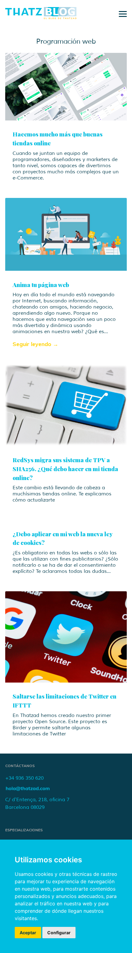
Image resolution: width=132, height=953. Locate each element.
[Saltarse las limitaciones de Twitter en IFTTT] (66, 637)
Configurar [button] (59, 932)
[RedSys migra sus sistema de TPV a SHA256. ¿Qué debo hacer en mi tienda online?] (66, 405)
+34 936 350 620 (24, 778)
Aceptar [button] (28, 932)
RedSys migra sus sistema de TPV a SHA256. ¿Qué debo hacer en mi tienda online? (65, 469)
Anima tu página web (41, 285)
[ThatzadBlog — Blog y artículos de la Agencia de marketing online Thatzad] (40, 17)
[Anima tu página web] (66, 234)
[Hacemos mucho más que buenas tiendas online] (66, 86)
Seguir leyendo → (35, 344)
